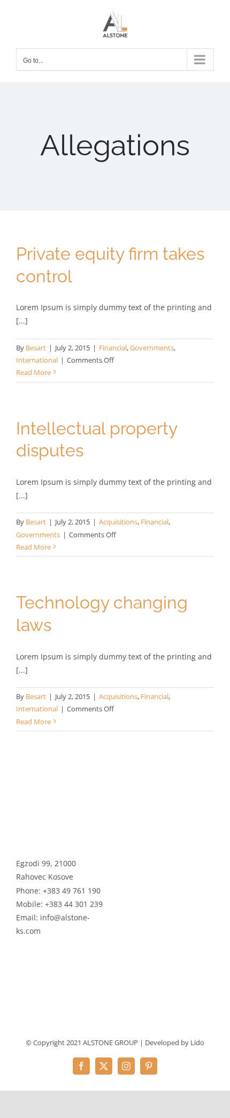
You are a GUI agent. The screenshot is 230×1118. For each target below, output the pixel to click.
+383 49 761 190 (72, 891)
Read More (33, 372)
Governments (152, 347)
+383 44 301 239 (74, 904)
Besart (36, 347)
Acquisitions (118, 522)
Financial (113, 347)
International (37, 360)
